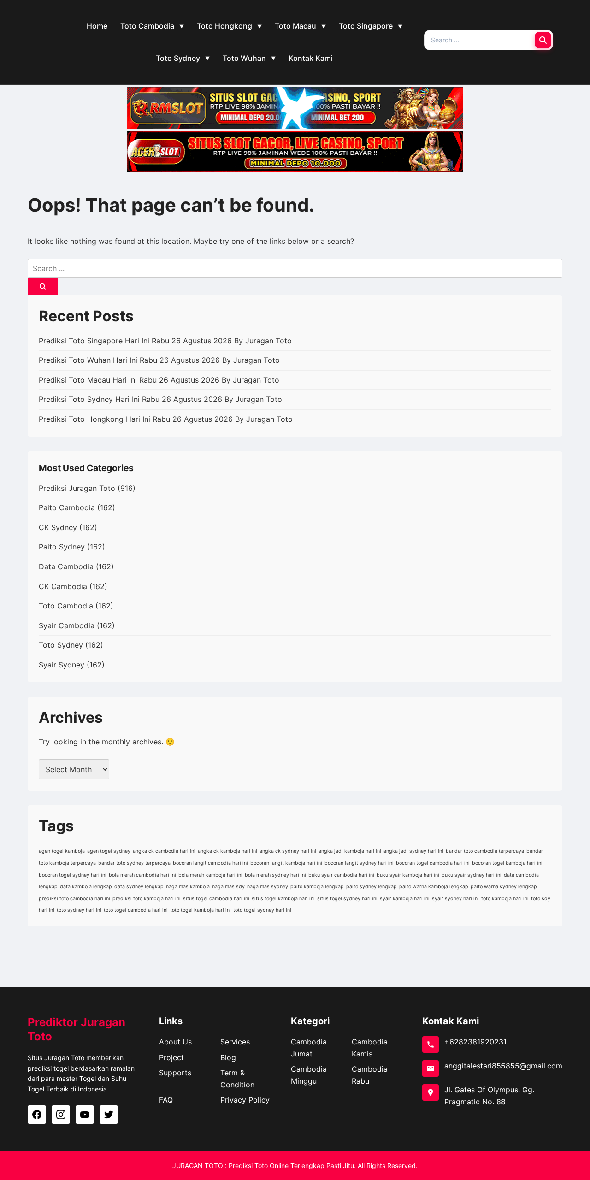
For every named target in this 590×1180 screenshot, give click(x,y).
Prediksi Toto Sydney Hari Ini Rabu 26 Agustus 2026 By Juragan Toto (160, 399)
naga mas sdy (228, 887)
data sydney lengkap (139, 887)
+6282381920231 (475, 1041)
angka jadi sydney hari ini (413, 851)
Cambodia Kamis (370, 1047)
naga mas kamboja (188, 887)
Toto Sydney (178, 58)
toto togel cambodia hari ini (136, 910)
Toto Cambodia (147, 25)
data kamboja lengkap (86, 887)
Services (235, 1041)
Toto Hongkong (224, 25)
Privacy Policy (245, 1099)
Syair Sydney (61, 664)
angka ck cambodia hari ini (164, 851)
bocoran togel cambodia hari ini (433, 863)
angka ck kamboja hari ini (227, 851)
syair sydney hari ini (455, 899)
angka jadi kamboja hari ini (350, 851)
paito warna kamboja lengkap (433, 887)
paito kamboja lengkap (317, 887)
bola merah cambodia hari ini (142, 875)
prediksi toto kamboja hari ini (146, 899)
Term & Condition (237, 1078)
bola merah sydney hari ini (275, 875)
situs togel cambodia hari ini (216, 899)
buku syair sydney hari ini (472, 875)
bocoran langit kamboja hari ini (286, 863)
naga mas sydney (267, 887)
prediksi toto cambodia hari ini (74, 899)
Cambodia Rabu (370, 1075)
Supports (175, 1072)
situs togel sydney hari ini (347, 899)
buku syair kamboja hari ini (408, 875)
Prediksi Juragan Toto (77, 488)
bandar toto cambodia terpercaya (485, 851)
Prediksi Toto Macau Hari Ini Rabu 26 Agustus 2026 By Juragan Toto (159, 379)
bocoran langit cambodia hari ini (210, 863)
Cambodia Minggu (309, 1075)
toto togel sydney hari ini (262, 910)
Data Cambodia (66, 566)
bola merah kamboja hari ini (210, 875)
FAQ (166, 1099)
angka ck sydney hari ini (288, 851)
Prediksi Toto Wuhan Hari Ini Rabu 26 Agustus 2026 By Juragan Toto (159, 360)
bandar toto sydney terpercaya (134, 863)
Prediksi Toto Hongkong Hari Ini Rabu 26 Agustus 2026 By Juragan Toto (166, 419)
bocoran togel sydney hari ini (72, 875)
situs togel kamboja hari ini (283, 899)
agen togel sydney (108, 851)
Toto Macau (295, 25)
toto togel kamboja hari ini (200, 910)
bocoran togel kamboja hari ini (507, 863)
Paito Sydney (62, 546)
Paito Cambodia (67, 507)
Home (97, 25)
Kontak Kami (311, 58)
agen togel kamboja (62, 851)
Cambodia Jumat (309, 1047)
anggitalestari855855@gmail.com (503, 1065)
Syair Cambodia (66, 625)
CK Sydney (58, 527)
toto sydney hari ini (79, 910)
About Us (175, 1041)
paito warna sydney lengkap (504, 887)
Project (171, 1057)
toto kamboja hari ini (505, 899)
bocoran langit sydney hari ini (359, 863)
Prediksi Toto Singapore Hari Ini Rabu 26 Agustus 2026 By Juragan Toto (165, 340)
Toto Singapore (366, 25)
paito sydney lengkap (371, 887)
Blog (228, 1057)
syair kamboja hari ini (405, 899)
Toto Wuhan (244, 58)
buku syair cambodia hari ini (341, 875)
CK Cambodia (63, 586)
